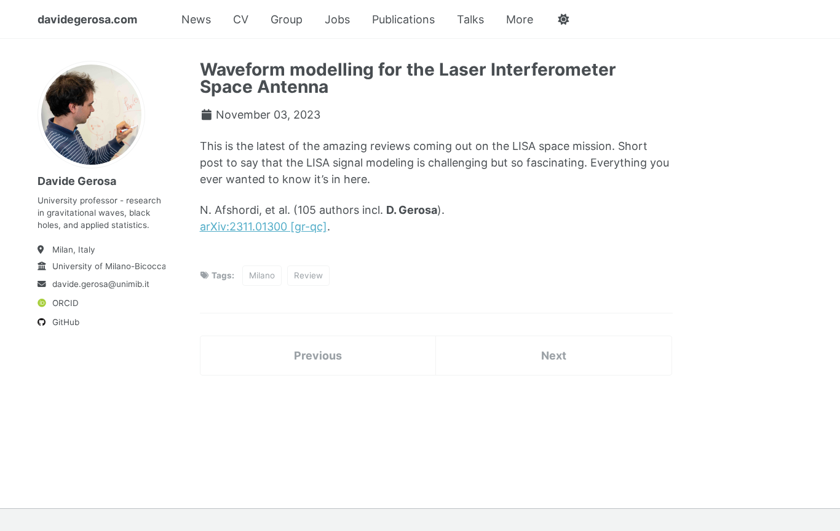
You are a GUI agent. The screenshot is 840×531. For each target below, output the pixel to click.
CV (240, 19)
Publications (403, 19)
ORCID (65, 303)
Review (308, 275)
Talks (470, 19)
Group (287, 19)
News (196, 19)
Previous (318, 355)
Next (553, 355)
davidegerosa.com (87, 19)
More (519, 19)
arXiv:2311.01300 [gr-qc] (263, 226)
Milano (262, 275)
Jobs (337, 19)
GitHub (65, 322)
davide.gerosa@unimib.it (100, 284)
